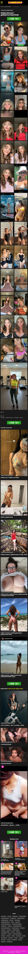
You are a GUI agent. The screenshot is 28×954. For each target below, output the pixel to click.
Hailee (10, 934)
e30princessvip (5, 918)
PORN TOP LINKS (11, 952)
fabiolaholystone (17, 926)
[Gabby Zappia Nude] (14, 498)
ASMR (10, 916)
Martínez (15, 939)
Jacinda (19, 935)
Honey (8, 935)
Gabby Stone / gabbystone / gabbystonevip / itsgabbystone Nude (14, 594)
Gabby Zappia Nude (7, 517)
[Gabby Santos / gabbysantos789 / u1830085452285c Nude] (14, 655)
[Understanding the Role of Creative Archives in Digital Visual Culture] (7, 866)
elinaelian (18, 920)
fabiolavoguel (16, 928)
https (14, 935)
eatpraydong (5, 920)
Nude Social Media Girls (7, 475)
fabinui (10, 926)
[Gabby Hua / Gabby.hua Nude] (14, 453)
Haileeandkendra (17, 934)
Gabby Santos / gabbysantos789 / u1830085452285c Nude (11, 676)
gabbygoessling (5, 932)
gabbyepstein (16, 930)
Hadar (13, 932)
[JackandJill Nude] (14, 735)
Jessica (3, 939)
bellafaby (15, 916)
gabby (3, 417)
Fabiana (18, 922)
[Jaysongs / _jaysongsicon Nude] (21, 849)
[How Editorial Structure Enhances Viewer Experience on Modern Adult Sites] (21, 866)
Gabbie (3, 930)
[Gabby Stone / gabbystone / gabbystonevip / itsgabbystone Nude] (14, 575)
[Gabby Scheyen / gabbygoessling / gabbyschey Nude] (14, 615)
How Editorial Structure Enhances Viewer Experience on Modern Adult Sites (20, 873)
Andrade (4, 916)
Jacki (16, 937)
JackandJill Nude (6, 744)
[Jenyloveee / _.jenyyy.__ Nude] (14, 795)
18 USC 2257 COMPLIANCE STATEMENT (17, 951)
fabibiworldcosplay (17, 924)
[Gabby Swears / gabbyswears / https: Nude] (14, 536)
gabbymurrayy (10, 417)
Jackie (21, 937)
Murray (17, 417)
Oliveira (3, 941)
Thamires (10, 941)
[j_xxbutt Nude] (7, 884)
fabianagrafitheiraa (6, 924)
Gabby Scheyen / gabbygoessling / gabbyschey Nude (11, 633)
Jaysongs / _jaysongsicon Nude (20, 859)
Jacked (11, 937)
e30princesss (23, 916)
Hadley (18, 932)
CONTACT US (5, 951)
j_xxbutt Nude (4, 891)
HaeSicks (4, 934)
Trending (2, 766)
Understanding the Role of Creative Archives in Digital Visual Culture (6, 873)
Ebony (11, 920)
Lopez (9, 939)
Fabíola (22, 928)
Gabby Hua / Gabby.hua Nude (10, 477)
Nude (21, 417)
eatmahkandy (21, 918)
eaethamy (13, 918)
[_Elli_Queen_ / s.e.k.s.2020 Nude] (7, 849)
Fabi (13, 922)
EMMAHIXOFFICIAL (5, 922)
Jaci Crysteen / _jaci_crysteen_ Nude (12, 725)
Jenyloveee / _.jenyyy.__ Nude (10, 825)
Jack (24, 935)
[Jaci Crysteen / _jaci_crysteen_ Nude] (14, 707)
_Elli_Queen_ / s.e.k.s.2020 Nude (5, 860)
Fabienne (4, 926)
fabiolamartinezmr (6, 928)
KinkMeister (18, 952)
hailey (3, 935)
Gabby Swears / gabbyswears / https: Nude (14, 554)
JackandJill (4, 937)
